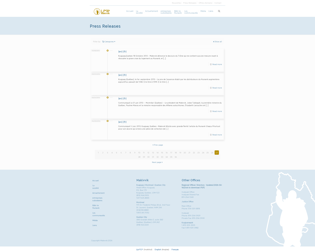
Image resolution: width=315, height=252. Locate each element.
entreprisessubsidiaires (97, 199)
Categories (109, 41)
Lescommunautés (98, 214)
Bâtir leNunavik (95, 206)
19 (180, 152)
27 (217, 152)
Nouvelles (176, 3)
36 (176, 157)
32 (158, 157)
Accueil (95, 180)
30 (148, 157)
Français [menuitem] (175, 249)
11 (144, 152)
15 (162, 152)
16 (167, 152)
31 (153, 157)
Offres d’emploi (205, 3)
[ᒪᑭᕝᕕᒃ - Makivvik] (102, 11)
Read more (217, 64)
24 (203, 152)
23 (198, 152)
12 (148, 152)
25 (207, 152)
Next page (156, 162)
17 (171, 152)
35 (171, 157)
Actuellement (98, 193)
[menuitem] (144, 249)
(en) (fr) (122, 51)
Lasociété (95, 186)
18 (176, 152)
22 (194, 152)
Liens (94, 225)
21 (189, 152)
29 (144, 157)
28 (139, 157)
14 (157, 152)
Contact (217, 3)
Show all (218, 41)
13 (153, 152)
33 (162, 157)
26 (212, 152)
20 (185, 152)
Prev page (158, 145)
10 (139, 152)
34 (166, 157)
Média (95, 220)
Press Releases (189, 3)
